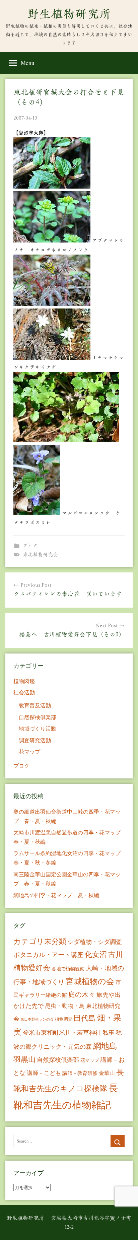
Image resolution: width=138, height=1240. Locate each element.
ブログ (30, 545)
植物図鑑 (24, 680)
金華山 (107, 1073)
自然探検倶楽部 (37, 716)
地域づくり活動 (37, 728)
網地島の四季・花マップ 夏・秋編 (56, 894)
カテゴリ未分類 (39, 941)
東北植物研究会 (40, 554)
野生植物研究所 (69, 14)
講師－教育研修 (79, 1073)
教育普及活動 (35, 705)
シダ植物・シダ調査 (95, 942)
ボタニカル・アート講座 (48, 954)
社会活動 (24, 692)
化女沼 (96, 954)
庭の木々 (81, 994)
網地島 (105, 1045)
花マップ (29, 751)
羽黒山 (24, 1059)
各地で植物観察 (68, 968)
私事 (108, 1032)
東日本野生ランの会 (37, 1019)
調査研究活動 (35, 740)
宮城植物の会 (90, 980)
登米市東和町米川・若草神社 (62, 1032)
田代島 (85, 1018)
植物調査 (63, 1019)
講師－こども (44, 1073)
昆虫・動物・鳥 (65, 1006)
